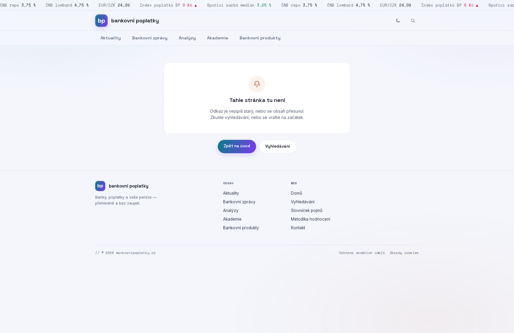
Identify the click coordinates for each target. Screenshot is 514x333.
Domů (296, 193)
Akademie (217, 38)
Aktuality (111, 38)
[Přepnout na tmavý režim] (398, 21)
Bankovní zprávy (149, 38)
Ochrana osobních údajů (362, 252)
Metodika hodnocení (310, 219)
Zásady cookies (404, 252)
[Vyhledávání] (413, 21)
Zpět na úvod (237, 145)
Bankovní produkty (259, 38)
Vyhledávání (277, 146)
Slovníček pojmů (306, 210)
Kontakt (298, 227)
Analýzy (187, 38)
